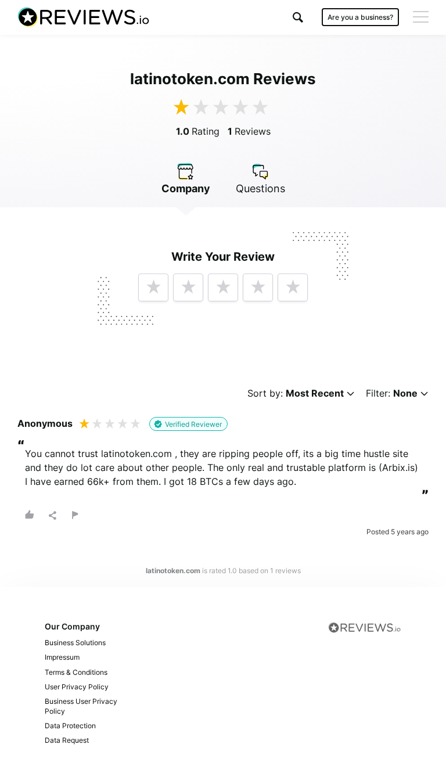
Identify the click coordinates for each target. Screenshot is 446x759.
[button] (298, 17)
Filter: (392, 393)
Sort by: (295, 393)
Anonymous (45, 423)
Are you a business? (360, 17)
